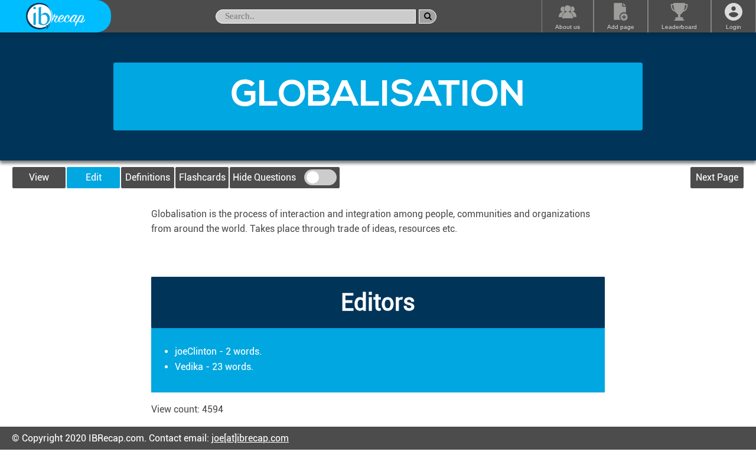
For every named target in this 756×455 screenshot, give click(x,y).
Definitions (147, 177)
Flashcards (202, 177)
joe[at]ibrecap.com (250, 438)
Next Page (717, 177)
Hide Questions (265, 177)
